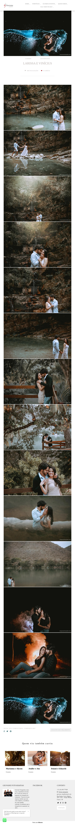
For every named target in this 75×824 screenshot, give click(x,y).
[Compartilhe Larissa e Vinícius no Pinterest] (10, 731)
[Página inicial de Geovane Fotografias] (12, 5)
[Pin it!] (42, 125)
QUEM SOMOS (62, 4)
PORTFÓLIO (36, 4)
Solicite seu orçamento (60, 730)
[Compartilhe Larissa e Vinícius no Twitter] (7, 731)
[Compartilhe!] (37, 125)
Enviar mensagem (63, 792)
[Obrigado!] (32, 125)
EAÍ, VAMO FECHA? (47, 7)
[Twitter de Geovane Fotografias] (58, 803)
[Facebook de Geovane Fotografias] (60, 803)
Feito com (37, 822)
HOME (27, 4)
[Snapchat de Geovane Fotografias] (65, 803)
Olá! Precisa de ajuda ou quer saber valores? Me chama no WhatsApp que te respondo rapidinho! (15, 813)
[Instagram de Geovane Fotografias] (63, 803)
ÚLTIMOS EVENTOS (49, 4)
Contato (61, 807)
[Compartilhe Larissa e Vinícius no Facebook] (4, 731)
